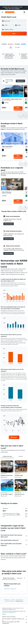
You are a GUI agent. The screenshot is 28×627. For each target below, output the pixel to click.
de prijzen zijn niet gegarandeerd (8, 612)
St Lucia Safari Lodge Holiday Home (12, 99)
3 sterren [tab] (20, 456)
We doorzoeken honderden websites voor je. (13, 619)
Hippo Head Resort (7, 146)
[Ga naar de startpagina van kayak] (9, 12)
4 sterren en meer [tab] (7, 456)
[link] (8, 224)
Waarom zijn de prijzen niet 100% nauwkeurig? (10, 622)
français (17, 8)
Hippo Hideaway (6, 192)
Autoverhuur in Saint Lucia (10, 588)
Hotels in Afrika (19, 599)
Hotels (13, 599)
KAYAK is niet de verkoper (8, 616)
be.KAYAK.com (7, 599)
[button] (26, 7)
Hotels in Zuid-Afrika (9, 601)
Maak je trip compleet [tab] (9, 578)
